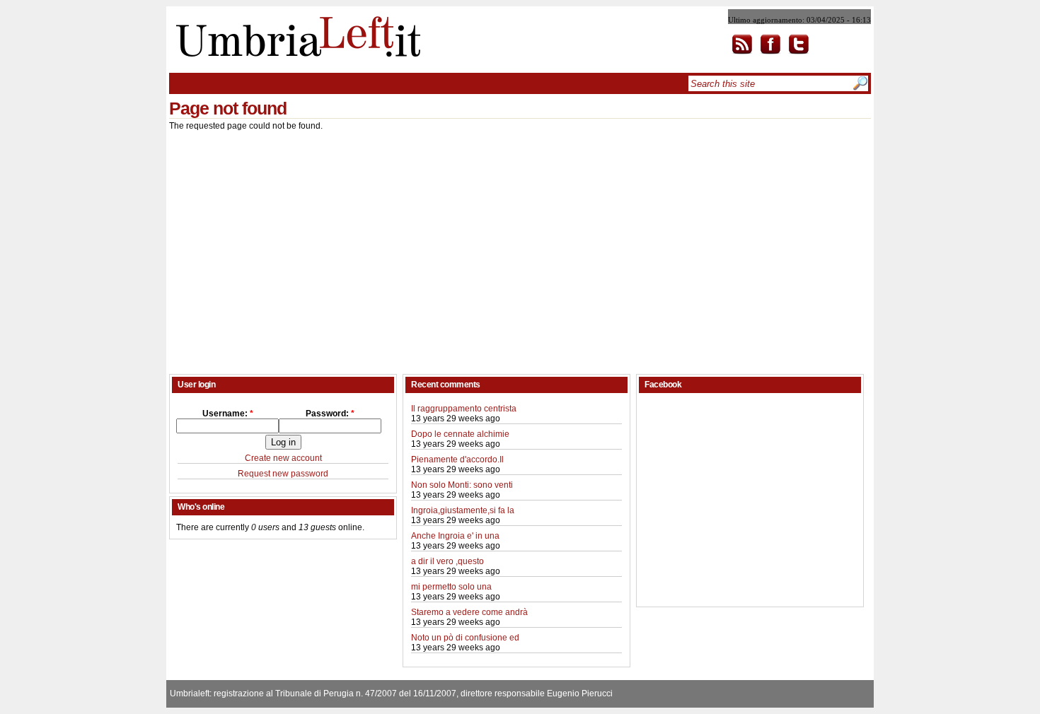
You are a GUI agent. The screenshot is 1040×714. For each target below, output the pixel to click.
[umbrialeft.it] (294, 54)
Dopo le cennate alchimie (460, 434)
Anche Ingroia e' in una (455, 536)
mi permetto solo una (451, 587)
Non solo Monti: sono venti (462, 485)
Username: (227, 414)
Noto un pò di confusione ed (465, 638)
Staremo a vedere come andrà (469, 612)
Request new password (283, 474)
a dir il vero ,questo (447, 561)
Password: (330, 414)
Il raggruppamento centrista (463, 409)
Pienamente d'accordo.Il (457, 459)
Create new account (283, 458)
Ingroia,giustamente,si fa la (462, 510)
